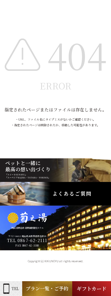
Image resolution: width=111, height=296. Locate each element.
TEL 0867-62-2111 (27, 240)
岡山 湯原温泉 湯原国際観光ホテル (27, 227)
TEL (15, 288)
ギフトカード (92, 288)
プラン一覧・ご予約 (47, 288)
